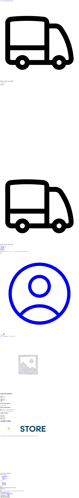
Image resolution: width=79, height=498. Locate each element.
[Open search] (1, 247)
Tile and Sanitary (4, 478)
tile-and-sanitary (6, 336)
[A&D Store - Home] (3, 246)
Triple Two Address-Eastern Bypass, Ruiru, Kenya (9, 487)
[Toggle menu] (3, 247)
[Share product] (1, 401)
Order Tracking (5, 0)
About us (1, 0)
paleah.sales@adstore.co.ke (6, 492)
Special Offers (2, 248)
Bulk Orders (4, 484)
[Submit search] (1, 253)
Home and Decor (4, 476)
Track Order (4, 482)
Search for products (3, 251)
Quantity (1, 397)
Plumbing (3, 479)
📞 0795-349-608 (10, 0)
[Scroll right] (3, 415)
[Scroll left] (1, 415)
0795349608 (3, 488)
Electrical (3, 477)
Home (1, 336)
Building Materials (5, 475)
